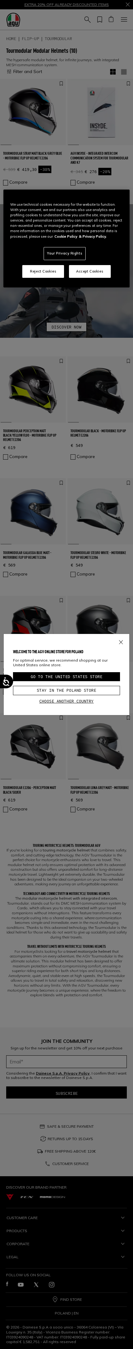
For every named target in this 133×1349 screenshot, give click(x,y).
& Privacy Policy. (93, 236)
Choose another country (66, 701)
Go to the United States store (66, 676)
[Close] (121, 641)
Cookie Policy (65, 236)
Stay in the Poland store (66, 690)
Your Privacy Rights (64, 253)
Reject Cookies (43, 271)
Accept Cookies (89, 271)
